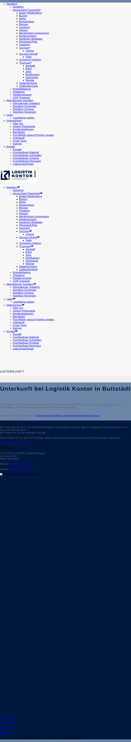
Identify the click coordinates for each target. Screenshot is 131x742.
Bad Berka (19, 132)
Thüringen (25, 63)
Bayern (23, 15)
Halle (29, 56)
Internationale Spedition (19, 100)
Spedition (11, 4)
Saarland (24, 44)
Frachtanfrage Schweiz (26, 158)
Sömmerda (32, 77)
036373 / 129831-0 (21, 463)
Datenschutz (7, 722)
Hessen (23, 30)
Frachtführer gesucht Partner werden (33, 135)
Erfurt (29, 68)
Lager (9, 115)
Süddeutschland (28, 86)
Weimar (30, 80)
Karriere (17, 143)
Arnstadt (30, 65)
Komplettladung (22, 89)
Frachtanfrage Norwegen (27, 161)
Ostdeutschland (28, 83)
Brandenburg (26, 21)
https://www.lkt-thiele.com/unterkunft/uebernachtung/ (68, 415)
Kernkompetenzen (23, 129)
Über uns (18, 123)
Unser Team (20, 141)
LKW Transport (21, 97)
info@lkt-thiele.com (20, 469)
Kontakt (10, 146)
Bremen (23, 24)
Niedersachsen (27, 36)
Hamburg (24, 27)
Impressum (6, 717)
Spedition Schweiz (23, 109)
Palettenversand (22, 94)
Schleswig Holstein (30, 59)
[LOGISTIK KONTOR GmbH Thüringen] (18, 181)
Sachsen (24, 48)
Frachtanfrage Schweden (27, 155)
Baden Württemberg (30, 13)
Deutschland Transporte (26, 10)
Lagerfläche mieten (24, 117)
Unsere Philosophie (24, 126)
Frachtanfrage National (26, 152)
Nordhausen (33, 74)
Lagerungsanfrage (23, 164)
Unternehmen (14, 120)
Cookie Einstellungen (12, 442)
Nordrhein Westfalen (30, 39)
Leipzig (30, 50)
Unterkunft (18, 138)
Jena (28, 71)
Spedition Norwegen (24, 112)
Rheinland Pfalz (28, 41)
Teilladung (19, 91)
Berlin (22, 18)
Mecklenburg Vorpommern (34, 33)
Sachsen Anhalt (28, 54)
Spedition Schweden (24, 106)
